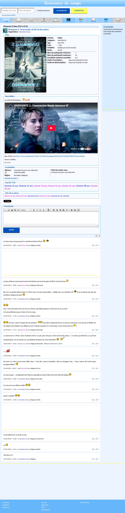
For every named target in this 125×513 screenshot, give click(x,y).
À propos (5, 503)
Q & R (81, 21)
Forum (106, 21)
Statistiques (45, 510)
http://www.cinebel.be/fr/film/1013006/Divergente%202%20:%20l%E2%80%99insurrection (50, 156)
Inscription (79, 11)
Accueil (6, 20)
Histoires (93, 21)
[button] (5, 210)
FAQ (43, 507)
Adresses (44, 505)
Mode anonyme (43, 11)
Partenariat (84, 503)
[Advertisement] (51, 263)
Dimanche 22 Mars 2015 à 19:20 (15, 26)
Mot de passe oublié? (9, 15)
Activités (68, 21)
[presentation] (5, 210)
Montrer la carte (11, 178)
